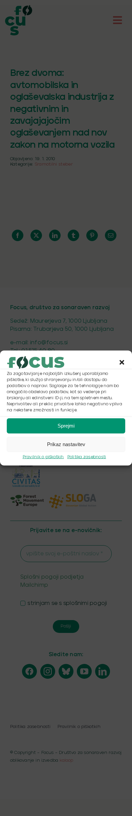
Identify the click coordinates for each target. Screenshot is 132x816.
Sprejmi (66, 426)
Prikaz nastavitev (66, 444)
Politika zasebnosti (86, 457)
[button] (121, 362)
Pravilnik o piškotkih (43, 457)
